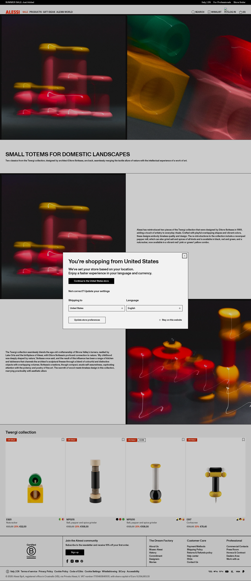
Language (132, 300)
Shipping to (75, 300)
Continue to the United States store (91, 281)
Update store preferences (87, 320)
